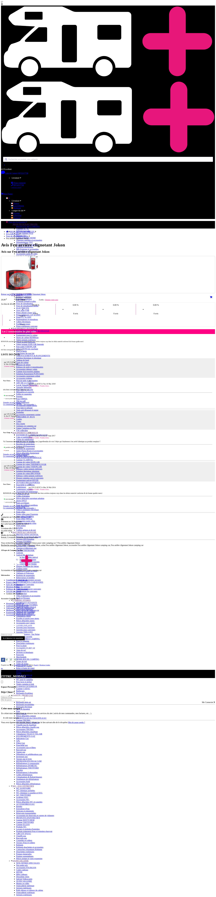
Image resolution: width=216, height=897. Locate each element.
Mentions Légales (44, 665)
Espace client (11, 582)
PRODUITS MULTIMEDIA (28, 227)
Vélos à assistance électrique (27, 510)
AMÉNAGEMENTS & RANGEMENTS (33, 356)
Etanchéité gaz (22, 745)
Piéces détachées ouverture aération (30, 498)
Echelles (19, 528)
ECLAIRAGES (12, 234)
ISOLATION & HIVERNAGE (28, 458)
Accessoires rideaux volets (26, 369)
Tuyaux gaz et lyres (24, 759)
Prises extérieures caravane (26, 326)
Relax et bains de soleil (25, 668)
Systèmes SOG (22, 797)
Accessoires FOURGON (26, 868)
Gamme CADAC (23, 689)
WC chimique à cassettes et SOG (29, 793)
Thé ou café (21, 401)
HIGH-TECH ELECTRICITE (25, 224)
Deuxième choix (22, 877)
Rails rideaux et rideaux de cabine (29, 890)
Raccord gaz (21, 750)
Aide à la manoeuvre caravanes (28, 589)
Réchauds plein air (23, 702)
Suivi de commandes (14, 585)
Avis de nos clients (13, 591)
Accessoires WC (22, 800)
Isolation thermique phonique (27, 471)
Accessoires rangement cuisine (28, 415)
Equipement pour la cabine (26, 335)
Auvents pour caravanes (25, 630)
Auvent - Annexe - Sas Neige (28, 634)
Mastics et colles (22, 883)
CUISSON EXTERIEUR (26, 686)
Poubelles (20, 412)
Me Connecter (208, 702)
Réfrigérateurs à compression (27, 763)
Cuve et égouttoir (23, 709)
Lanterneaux (21, 487)
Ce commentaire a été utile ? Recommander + (19, 404)
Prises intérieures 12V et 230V (28, 315)
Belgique (17, 208)
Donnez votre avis (51, 300)
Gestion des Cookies (14, 594)
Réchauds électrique (24, 707)
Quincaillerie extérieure (25, 892)
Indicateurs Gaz (22, 738)
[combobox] (108, 159)
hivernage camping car (15, 603)
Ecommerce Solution (20, 665)
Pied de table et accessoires (27, 381)
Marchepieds (21, 657)
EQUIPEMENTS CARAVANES (29, 582)
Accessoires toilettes (24, 378)
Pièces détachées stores (25, 621)
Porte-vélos (20, 512)
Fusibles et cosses (23, 324)
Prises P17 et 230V (23, 317)
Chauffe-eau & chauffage (26, 725)
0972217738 (23, 173)
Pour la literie (21, 351)
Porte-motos (21, 526)
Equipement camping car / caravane (20, 612)
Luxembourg (18, 206)
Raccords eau (21, 838)
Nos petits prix (22, 865)
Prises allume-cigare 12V (26, 313)
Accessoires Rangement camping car (20, 615)
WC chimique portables (25, 791)
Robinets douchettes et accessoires (29, 847)
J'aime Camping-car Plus (26, 428)
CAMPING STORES (21, 600)
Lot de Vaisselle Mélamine (26, 385)
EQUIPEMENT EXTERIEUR (25, 433)
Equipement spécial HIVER (27, 480)
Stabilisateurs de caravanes (26, 591)
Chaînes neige (21, 569)
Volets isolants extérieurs (26, 340)
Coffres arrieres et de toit (26, 530)
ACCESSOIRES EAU (25, 804)
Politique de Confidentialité (17, 589)
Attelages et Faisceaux (25, 573)
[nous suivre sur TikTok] (12, 661)
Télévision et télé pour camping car (20, 608)
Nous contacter (19, 183)
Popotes (19, 396)
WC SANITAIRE (23, 788)
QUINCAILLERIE (20, 861)
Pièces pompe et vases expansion (29, 858)
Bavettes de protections (25, 444)
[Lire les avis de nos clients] (108, 165)
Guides (19, 419)
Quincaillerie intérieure (25, 886)
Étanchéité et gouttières (25, 485)
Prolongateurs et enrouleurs (27, 319)
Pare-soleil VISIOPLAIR (26, 347)
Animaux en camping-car (26, 426)
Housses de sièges (23, 365)
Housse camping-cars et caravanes (29, 478)
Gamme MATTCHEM (25, 820)
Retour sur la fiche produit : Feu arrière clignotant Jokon (23, 294)
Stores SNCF (21, 501)
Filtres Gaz (20, 743)
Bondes (19, 806)
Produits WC (21, 827)
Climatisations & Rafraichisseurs (29, 777)
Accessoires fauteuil (24, 670)
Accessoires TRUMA (25, 729)
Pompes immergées (24, 854)
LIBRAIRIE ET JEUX (25, 417)
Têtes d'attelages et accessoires (28, 596)
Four (18, 711)
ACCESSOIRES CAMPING (28, 639)
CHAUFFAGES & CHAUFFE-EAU (31, 718)
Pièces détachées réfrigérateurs (28, 784)
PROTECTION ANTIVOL (27, 535)
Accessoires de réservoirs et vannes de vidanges (35, 815)
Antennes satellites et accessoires (29, 240)
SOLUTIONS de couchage (27, 349)
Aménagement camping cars (17, 606)
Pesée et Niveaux (23, 598)
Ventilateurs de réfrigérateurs (27, 779)
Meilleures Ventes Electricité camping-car (22, 610)
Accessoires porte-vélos (25, 521)
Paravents (20, 655)
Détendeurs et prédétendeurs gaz (29, 754)
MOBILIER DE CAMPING (27, 659)
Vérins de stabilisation (25, 439)
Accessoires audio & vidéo (26, 254)
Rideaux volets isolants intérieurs (29, 469)
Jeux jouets (20, 424)
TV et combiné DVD (24, 233)
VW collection (22, 430)
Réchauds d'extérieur (24, 693)
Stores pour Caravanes (25, 584)
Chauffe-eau (21, 836)
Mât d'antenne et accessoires (27, 249)
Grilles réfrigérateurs (24, 775)
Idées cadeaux (21, 874)
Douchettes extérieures (25, 643)
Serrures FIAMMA (24, 541)
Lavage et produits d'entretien (28, 829)
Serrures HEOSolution (25, 539)
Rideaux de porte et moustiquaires (29, 367)
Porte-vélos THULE (24, 519)
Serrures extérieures (24, 895)
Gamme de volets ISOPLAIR (28, 462)
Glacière (19, 770)
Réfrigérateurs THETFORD (27, 768)
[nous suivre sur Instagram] (8, 661)
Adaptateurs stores (23, 616)
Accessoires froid (23, 781)
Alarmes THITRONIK (25, 550)
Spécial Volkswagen (24, 879)
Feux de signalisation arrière (27, 306)
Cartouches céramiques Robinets (29, 849)
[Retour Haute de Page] (2, 669)
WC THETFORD (23, 795)
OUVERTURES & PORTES (28, 482)
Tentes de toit (21, 661)
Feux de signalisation (24, 304)
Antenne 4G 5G (22, 229)
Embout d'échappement (25, 446)
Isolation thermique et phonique (28, 358)
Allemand (17, 215)
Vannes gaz (20, 752)
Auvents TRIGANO (24, 632)
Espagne (16, 218)
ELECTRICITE (22, 308)
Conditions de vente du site (17, 580)
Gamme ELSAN (23, 825)
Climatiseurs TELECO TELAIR (29, 734)
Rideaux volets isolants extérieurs (29, 476)
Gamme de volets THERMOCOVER (31, 464)
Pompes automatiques (24, 856)
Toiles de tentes (22, 664)
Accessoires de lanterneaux (27, 492)
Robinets (19, 845)
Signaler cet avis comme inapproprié (16, 402)
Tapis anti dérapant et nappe (27, 410)
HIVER (19, 872)
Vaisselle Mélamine (24, 387)
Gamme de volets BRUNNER (28, 473)
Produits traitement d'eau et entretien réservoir (34, 831)
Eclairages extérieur (24, 299)
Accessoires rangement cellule (28, 376)
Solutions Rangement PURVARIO (30, 374)
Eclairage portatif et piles (26, 301)
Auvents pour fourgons (25, 627)
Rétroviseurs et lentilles (25, 578)
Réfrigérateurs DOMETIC (26, 766)
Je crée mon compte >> (12, 718)
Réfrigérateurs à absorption (27, 772)
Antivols (19, 553)
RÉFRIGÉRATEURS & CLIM (28, 761)
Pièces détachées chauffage (27, 732)
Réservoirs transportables (26, 813)
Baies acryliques (22, 503)
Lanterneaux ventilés (24, 489)
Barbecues (20, 691)
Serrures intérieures (23, 888)
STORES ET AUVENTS (26, 603)
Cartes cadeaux (22, 870)
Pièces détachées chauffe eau (27, 727)
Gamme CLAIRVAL (24, 460)
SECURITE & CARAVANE (24, 532)
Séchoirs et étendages (24, 652)
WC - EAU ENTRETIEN (23, 786)
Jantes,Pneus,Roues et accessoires (29, 451)
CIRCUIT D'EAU (23, 834)
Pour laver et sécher (24, 682)
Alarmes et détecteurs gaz (26, 548)
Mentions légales (12, 587)
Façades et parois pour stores (27, 618)
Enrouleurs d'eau (23, 809)
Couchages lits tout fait (25, 353)
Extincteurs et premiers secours (28, 580)
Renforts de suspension (25, 448)
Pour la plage (21, 646)
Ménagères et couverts (25, 392)
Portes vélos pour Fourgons (27, 514)
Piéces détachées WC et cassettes (29, 802)
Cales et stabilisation (24, 437)
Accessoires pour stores (25, 623)
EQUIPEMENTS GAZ (25, 736)
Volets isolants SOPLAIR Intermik (30, 344)
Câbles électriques (23, 322)
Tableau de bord (22, 360)
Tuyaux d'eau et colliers (25, 843)
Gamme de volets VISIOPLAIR (29, 467)
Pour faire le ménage (24, 408)
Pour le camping (22, 641)
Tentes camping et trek (25, 684)
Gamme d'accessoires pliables (28, 371)
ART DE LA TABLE (25, 383)
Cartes (18, 421)
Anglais (16, 213)
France (16, 203)
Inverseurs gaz (22, 757)
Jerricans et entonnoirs (25, 811)
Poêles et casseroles (24, 394)
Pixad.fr (36, 665)
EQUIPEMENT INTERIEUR (24, 328)
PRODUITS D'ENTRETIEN (28, 818)
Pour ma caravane (23, 587)
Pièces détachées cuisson (26, 716)
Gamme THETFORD (25, 822)
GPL (18, 741)
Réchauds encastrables (25, 704)
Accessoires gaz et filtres (26, 747)
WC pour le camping (24, 680)
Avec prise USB (22, 310)
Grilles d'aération (23, 496)
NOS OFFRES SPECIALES (28, 863)
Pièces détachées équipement (27, 453)
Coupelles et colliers (24, 840)
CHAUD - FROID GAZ (22, 695)
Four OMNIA (21, 399)
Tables (18, 673)
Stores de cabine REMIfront (27, 338)
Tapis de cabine (22, 362)
